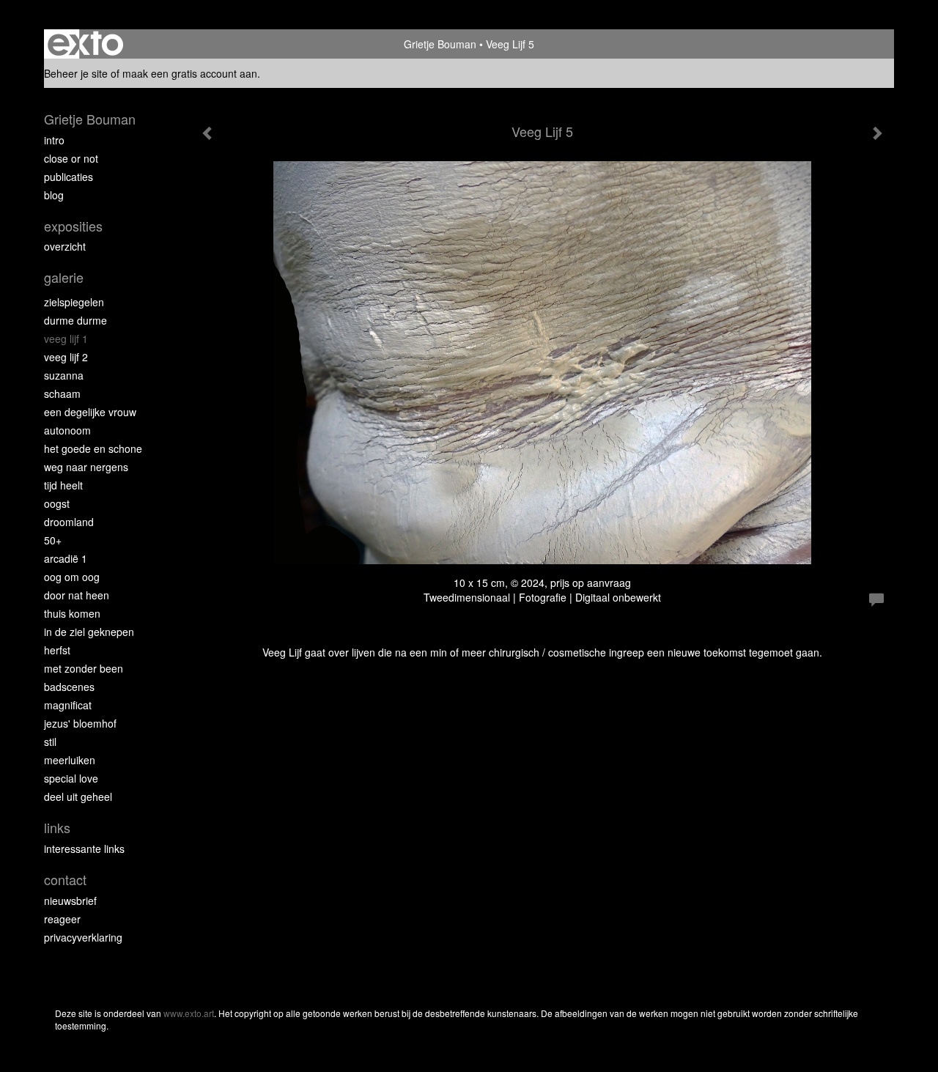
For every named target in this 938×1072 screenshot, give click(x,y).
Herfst (57, 650)
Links (57, 827)
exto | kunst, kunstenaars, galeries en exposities (85, 44)
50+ (53, 540)
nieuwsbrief (70, 900)
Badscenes (69, 686)
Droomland (69, 521)
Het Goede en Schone (93, 448)
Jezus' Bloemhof (80, 723)
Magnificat (68, 705)
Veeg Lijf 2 (66, 357)
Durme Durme (75, 320)
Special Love (71, 778)
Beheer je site (76, 73)
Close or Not (71, 158)
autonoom (67, 430)
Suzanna (64, 375)
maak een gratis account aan (189, 73)
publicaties (68, 176)
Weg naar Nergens (86, 466)
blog (54, 195)
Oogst (57, 503)
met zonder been (83, 668)
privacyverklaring (83, 937)
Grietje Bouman (440, 44)
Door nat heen (76, 595)
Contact (65, 879)
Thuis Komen (72, 613)
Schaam (62, 393)
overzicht (65, 246)
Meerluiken (69, 760)
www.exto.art (188, 1013)
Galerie (64, 277)
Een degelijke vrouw (90, 411)
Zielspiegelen (74, 302)
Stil (50, 741)
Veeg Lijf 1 (66, 338)
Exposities (73, 226)
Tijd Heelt (63, 485)
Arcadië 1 (65, 558)
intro (54, 140)
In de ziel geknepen (89, 631)
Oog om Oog (72, 576)
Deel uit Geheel (78, 796)
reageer (62, 919)
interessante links (84, 848)
